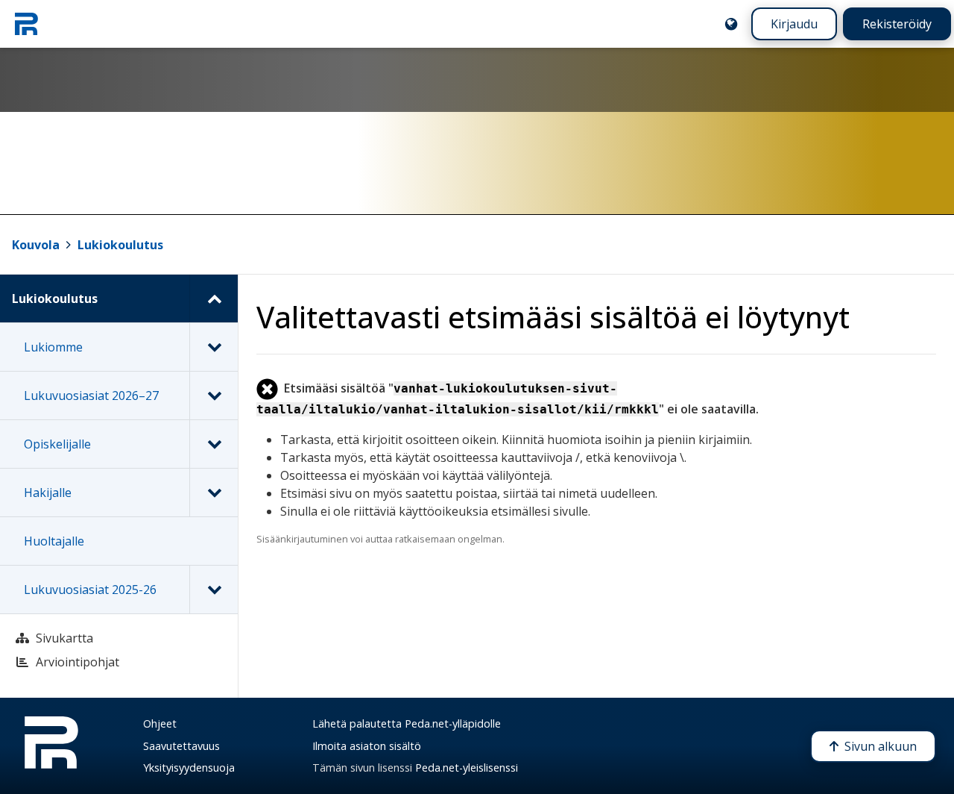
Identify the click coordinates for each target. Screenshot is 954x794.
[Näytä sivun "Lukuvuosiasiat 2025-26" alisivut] (213, 589)
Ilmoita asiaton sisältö (366, 746)
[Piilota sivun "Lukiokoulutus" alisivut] (213, 298)
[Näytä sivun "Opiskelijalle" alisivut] (213, 444)
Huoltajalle (54, 541)
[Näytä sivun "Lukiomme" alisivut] (213, 347)
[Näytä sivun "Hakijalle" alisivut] (213, 492)
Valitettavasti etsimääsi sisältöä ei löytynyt (553, 316)
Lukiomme (53, 347)
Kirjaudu (794, 24)
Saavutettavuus (181, 746)
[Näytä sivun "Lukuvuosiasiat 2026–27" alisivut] (213, 395)
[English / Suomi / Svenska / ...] (731, 24)
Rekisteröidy (897, 24)
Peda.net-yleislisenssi (466, 767)
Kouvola (36, 245)
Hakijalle (48, 492)
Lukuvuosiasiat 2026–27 (91, 395)
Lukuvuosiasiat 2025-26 (90, 589)
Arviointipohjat (77, 662)
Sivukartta (64, 638)
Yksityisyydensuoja (189, 767)
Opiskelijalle (57, 444)
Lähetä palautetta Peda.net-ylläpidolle (406, 723)
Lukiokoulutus (120, 245)
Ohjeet (160, 723)
